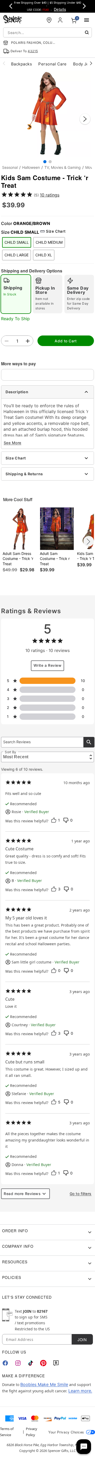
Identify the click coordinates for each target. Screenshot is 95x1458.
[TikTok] (30, 1363)
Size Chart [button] (55, 231)
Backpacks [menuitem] (21, 63)
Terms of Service (6, 1431)
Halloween (31, 167)
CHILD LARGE (16, 255)
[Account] (60, 20)
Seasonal (10, 167)
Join (82, 1339)
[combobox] (47, 32)
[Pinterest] (43, 1363)
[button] (47, 113)
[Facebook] (5, 1363)
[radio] (16, 294)
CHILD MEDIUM (49, 242)
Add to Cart (66, 341)
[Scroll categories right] (91, 63)
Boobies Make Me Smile (44, 1384)
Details (60, 9)
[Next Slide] (85, 119)
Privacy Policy (31, 1431)
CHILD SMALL (16, 242)
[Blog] (56, 1363)
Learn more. (80, 1390)
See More (12, 442)
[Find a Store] (49, 20)
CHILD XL (43, 255)
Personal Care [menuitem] (52, 63)
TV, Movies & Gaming (62, 167)
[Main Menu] (86, 20)
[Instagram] (18, 1363)
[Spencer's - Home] (12, 20)
